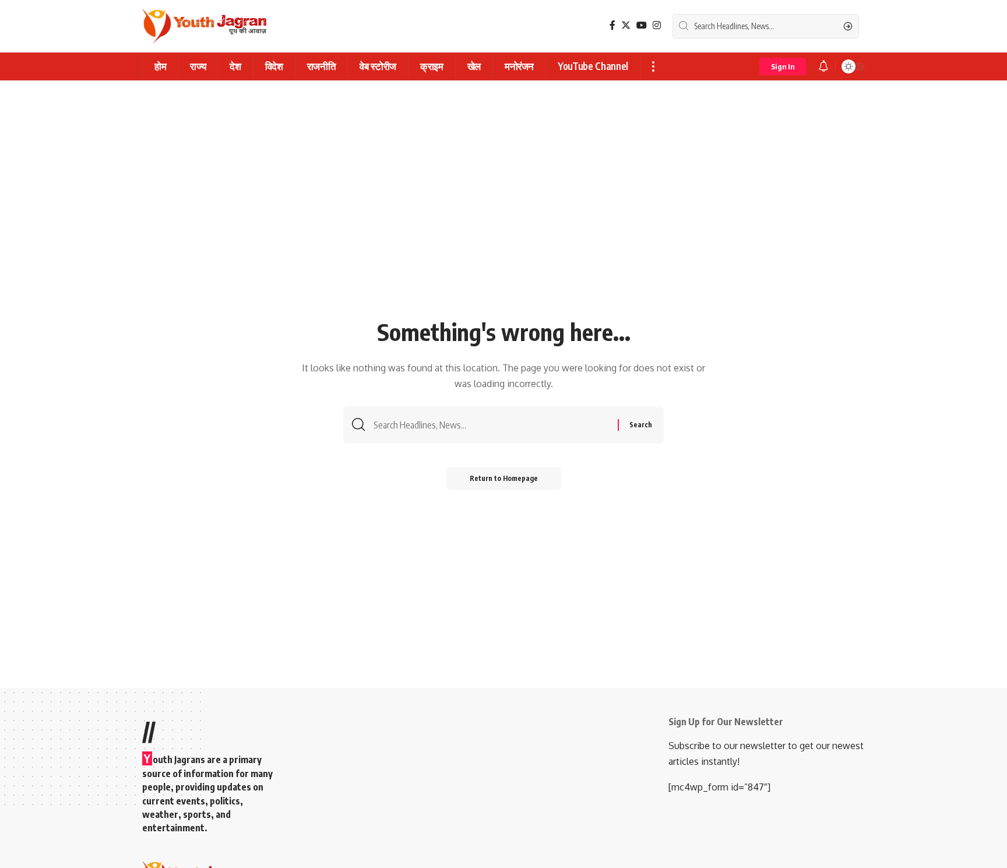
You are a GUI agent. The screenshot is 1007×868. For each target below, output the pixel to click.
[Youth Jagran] (204, 26)
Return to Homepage (504, 478)
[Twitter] (625, 25)
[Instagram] (657, 25)
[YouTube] (641, 25)
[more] (653, 66)
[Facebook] (612, 25)
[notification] (823, 66)
